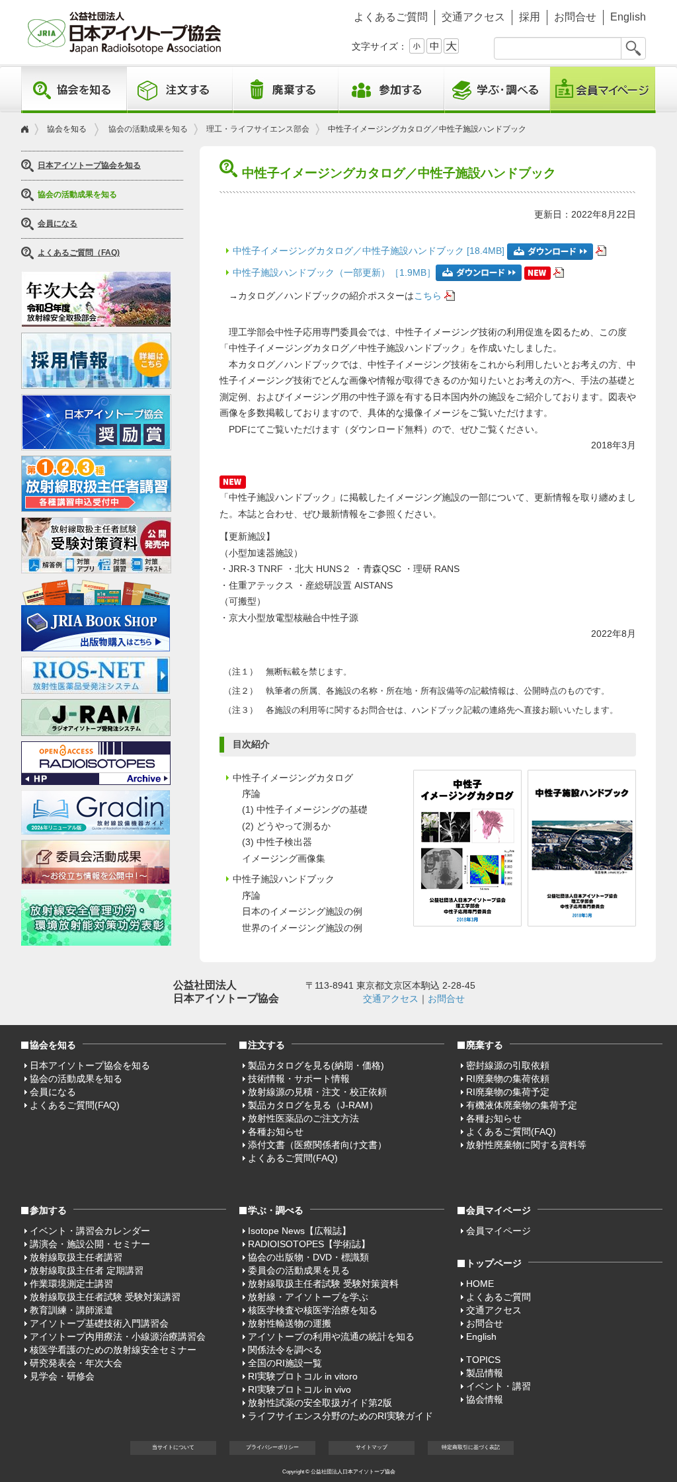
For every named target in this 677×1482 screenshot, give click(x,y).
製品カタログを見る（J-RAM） (313, 1105)
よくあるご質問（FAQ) (79, 253)
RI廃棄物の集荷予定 (507, 1092)
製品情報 (484, 1373)
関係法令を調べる (285, 1349)
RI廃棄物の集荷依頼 (507, 1078)
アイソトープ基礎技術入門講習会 (99, 1323)
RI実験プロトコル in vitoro (303, 1376)
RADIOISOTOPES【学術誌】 (309, 1244)
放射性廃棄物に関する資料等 (526, 1144)
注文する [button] (180, 90)
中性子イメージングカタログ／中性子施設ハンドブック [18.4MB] (370, 250)
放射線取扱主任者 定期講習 (86, 1270)
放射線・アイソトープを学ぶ (308, 1297)
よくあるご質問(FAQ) (75, 1105)
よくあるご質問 (391, 16)
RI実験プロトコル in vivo (299, 1389)
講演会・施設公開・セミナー (90, 1244)
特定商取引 (471, 1447)
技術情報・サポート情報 (299, 1078)
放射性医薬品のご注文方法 (303, 1118)
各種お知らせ (275, 1131)
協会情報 (484, 1399)
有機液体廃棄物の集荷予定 (521, 1105)
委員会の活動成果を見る (299, 1270)
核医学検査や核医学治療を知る (313, 1310)
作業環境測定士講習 (71, 1283)
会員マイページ (603, 90)
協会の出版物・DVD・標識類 (308, 1257)
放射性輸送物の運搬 (289, 1323)
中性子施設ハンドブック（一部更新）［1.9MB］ (334, 272)
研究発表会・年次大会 (76, 1363)
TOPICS (483, 1359)
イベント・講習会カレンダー (90, 1230)
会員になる (57, 224)
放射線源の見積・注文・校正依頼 (317, 1092)
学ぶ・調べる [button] (497, 90)
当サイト (173, 1447)
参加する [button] (391, 90)
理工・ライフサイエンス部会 (257, 129)
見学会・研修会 (62, 1376)
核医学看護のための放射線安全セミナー (113, 1349)
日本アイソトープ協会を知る (89, 165)
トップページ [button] (494, 1263)
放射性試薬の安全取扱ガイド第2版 (320, 1402)
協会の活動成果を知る (148, 129)
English (628, 16)
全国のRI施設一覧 (285, 1363)
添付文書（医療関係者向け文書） (317, 1144)
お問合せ (575, 16)
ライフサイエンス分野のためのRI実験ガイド (340, 1416)
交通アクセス (473, 16)
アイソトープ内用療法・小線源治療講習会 (118, 1336)
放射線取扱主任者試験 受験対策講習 (105, 1297)
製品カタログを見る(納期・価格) (316, 1065)
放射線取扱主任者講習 (76, 1257)
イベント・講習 (498, 1386)
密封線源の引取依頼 (507, 1065)
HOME (480, 1283)
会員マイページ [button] (498, 1210)
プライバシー (272, 1447)
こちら (428, 295)
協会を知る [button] (74, 90)
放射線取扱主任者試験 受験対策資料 (323, 1283)
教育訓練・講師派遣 (71, 1310)
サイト (371, 1447)
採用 (529, 16)
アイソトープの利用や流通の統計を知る (331, 1336)
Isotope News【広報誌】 (299, 1230)
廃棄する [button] (285, 90)
